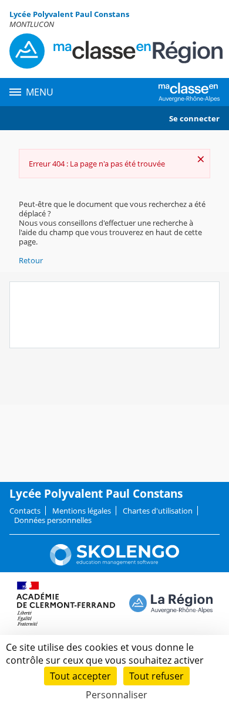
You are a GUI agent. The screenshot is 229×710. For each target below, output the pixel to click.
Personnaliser (116, 694)
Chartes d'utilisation (158, 510)
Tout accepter (80, 676)
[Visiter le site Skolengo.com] (114, 563)
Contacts (25, 510)
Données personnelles (53, 520)
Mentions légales (81, 510)
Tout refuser (156, 676)
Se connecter (194, 118)
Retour (31, 260)
